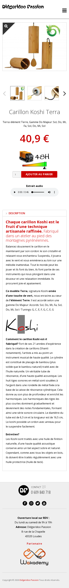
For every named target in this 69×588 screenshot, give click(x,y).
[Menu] (64, 10)
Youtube (44, 503)
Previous (4, 93)
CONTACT (36, 487)
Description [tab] (16, 213)
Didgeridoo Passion (29, 580)
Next (64, 93)
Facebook (25, 503)
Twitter (37, 503)
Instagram (31, 503)
